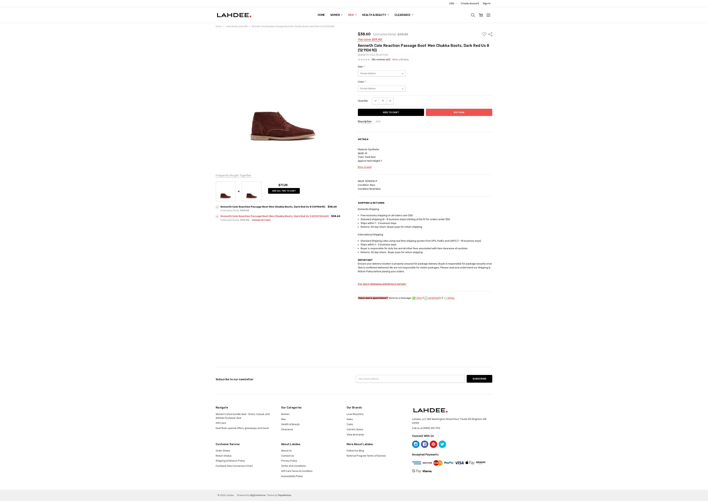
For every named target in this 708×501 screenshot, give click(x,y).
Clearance (403, 15)
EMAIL (451, 298)
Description (365, 121)
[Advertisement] (354, 313)
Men (351, 15)
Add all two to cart (284, 191)
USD (452, 3)
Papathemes (284, 495)
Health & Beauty (374, 15)
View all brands (355, 434)
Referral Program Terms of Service (366, 455)
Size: (361, 66)
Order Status (223, 450)
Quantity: (363, 100)
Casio (350, 424)
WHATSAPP (434, 298)
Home (321, 15)
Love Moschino (355, 414)
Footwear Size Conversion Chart (234, 466)
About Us (286, 450)
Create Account (470, 3)
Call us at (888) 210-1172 (426, 428)
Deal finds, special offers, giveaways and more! (242, 428)
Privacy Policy (289, 460)
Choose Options (261, 220)
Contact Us (287, 455)
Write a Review (400, 59)
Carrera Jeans (355, 429)
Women (335, 15)
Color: (362, 81)
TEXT (419, 298)
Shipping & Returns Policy (230, 460)
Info (378, 121)
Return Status (224, 455)
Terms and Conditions (293, 466)
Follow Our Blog (355, 450)
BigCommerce (258, 495)
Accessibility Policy (292, 476)
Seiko (350, 419)
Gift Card (221, 423)
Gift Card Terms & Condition (297, 471)
